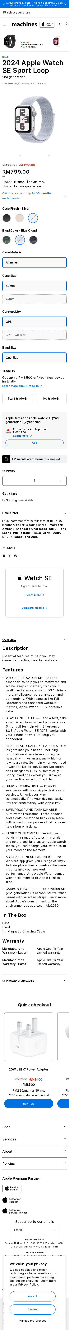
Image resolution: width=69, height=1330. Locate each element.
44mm (10, 299)
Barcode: (26, 83)
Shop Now (51, 5)
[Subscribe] (54, 1230)
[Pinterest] (15, 556)
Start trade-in (18, 398)
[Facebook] (4, 556)
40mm (10, 286)
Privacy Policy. (28, 1284)
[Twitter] (9, 556)
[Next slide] (65, 41)
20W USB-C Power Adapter (28, 1069)
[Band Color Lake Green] (6, 240)
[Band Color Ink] (33, 240)
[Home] (24, 24)
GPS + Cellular (16, 335)
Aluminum (12, 262)
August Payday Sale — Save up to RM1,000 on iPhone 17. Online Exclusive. (34, 4)
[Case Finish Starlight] (19, 218)
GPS (9, 322)
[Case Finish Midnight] (6, 218)
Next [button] (65, 4)
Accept (32, 1296)
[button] (5, 24)
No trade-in (51, 398)
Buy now (28, 1103)
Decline (32, 1309)
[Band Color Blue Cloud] (20, 239)
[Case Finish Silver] (33, 218)
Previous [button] (4, 4)
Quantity (8, 471)
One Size (12, 357)
